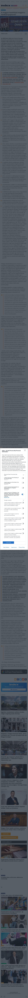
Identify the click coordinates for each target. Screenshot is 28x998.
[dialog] (14, 499)
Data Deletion (6, 547)
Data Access (14, 547)
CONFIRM (8, 542)
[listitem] (14, 475)
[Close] (25, 450)
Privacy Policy (22, 547)
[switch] (23, 478)
